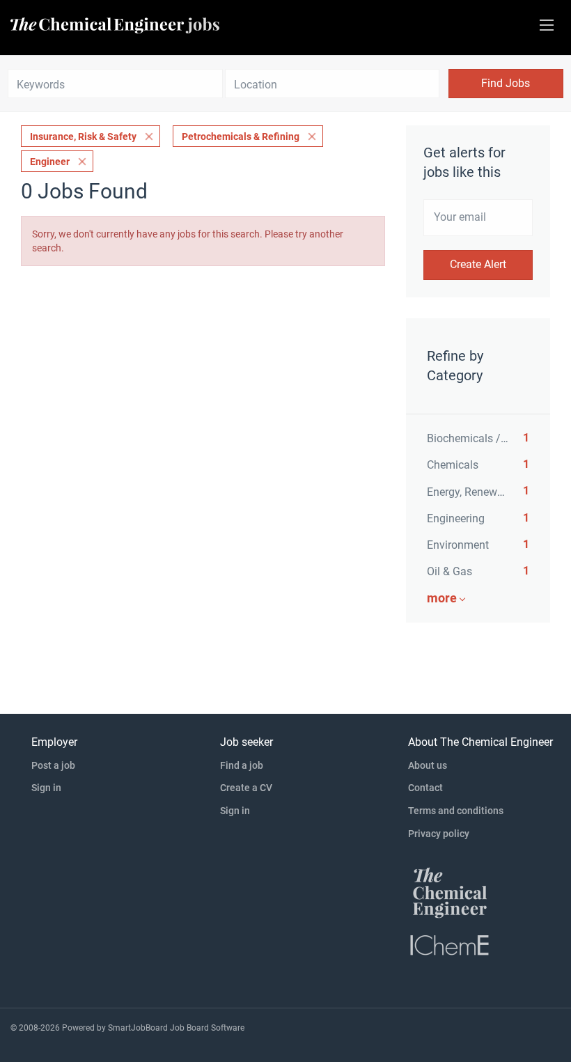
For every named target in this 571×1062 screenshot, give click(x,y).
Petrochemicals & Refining (240, 136)
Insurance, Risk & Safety (83, 136)
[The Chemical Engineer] (450, 892)
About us (427, 765)
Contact (425, 787)
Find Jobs (505, 83)
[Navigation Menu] (547, 25)
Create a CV (246, 787)
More (442, 598)
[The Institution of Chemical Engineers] (450, 944)
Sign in (46, 787)
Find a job (241, 765)
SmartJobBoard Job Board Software (176, 1028)
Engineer (50, 161)
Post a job (53, 765)
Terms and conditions (455, 810)
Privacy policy (438, 833)
